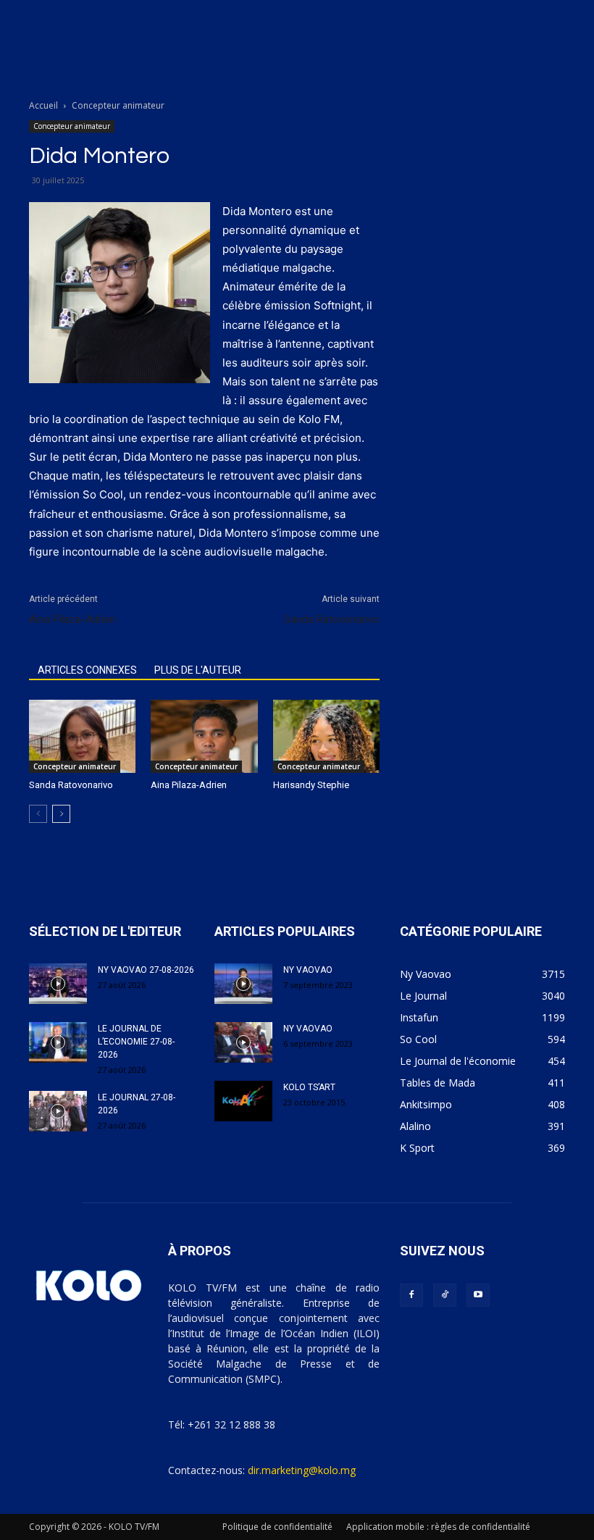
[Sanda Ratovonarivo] (82, 736)
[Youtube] (478, 1295)
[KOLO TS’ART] (243, 1101)
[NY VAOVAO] (243, 983)
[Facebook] (411, 1295)
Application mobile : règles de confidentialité (438, 1526)
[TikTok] (444, 1295)
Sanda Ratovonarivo (332, 619)
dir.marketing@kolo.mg (302, 1470)
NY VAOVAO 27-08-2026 (146, 970)
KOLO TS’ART (309, 1087)
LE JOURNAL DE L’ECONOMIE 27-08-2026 (136, 1042)
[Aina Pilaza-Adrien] (204, 736)
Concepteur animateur (71, 126)
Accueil (43, 105)
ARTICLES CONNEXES (87, 670)
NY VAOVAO (307, 970)
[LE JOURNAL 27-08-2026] (58, 1111)
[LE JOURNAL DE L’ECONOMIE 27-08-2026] (58, 1042)
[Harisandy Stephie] (326, 736)
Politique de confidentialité (277, 1526)
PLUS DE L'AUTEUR (197, 670)
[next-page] (61, 814)
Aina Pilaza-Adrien (72, 619)
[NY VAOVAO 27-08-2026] (58, 983)
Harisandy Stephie (311, 784)
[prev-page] (38, 814)
